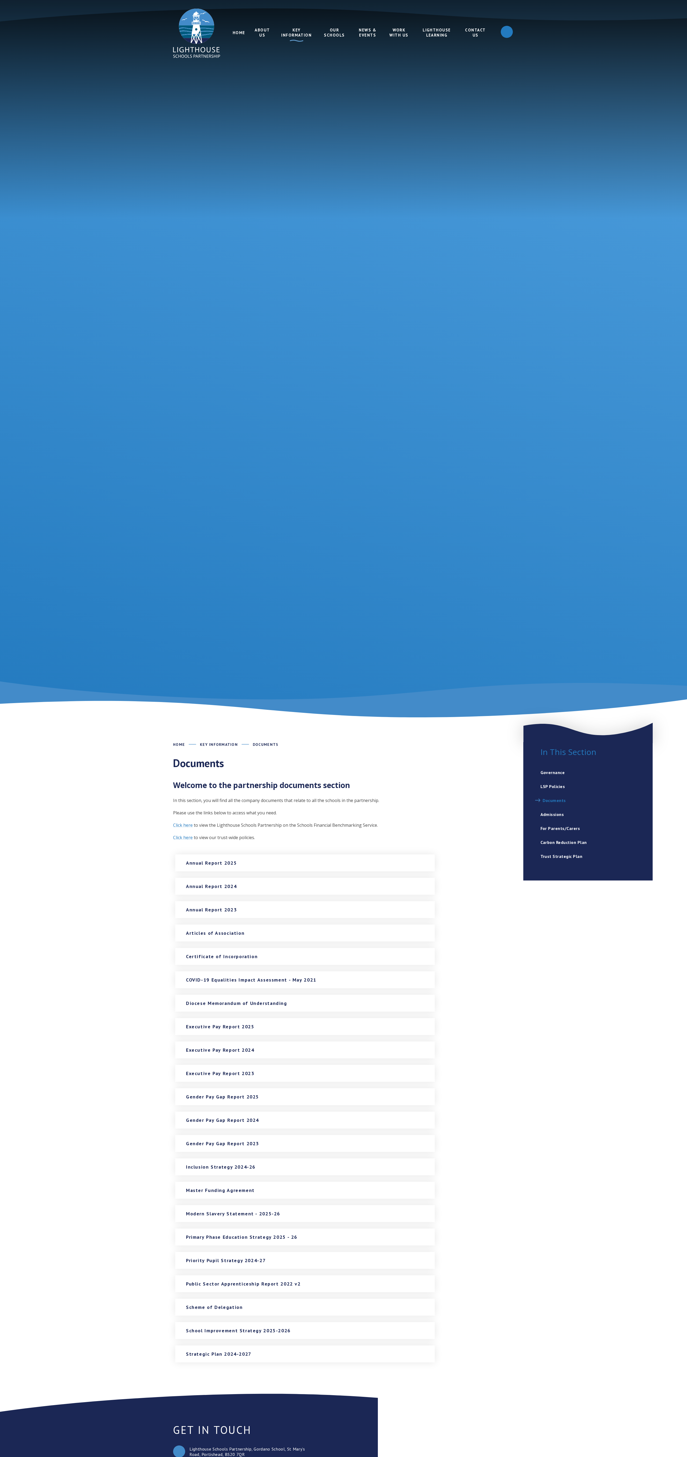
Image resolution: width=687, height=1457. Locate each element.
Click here (183, 825)
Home (179, 744)
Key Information (219, 744)
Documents (265, 744)
